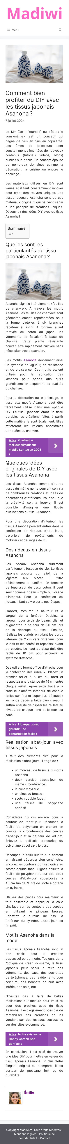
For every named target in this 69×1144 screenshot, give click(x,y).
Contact (45, 1138)
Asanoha (29, 360)
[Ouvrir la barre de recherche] (60, 30)
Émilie (29, 1092)
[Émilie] (15, 1103)
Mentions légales (25, 1134)
